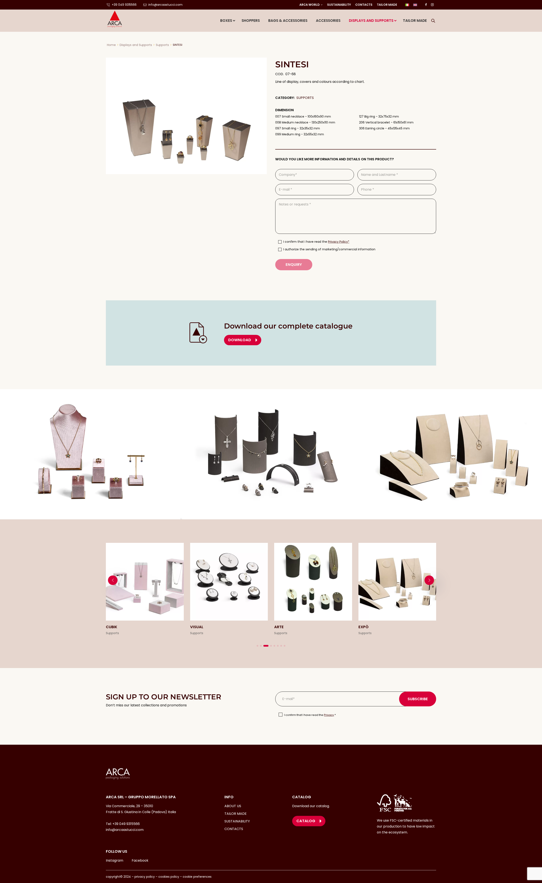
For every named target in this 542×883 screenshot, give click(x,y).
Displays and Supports (136, 45)
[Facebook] (426, 5)
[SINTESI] (186, 116)
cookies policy (168, 877)
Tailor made (387, 5)
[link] (145, 589)
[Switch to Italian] (407, 5)
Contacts (363, 5)
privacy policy (144, 877)
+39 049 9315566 (126, 823)
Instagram (114, 860)
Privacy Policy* (338, 242)
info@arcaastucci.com (125, 829)
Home (111, 45)
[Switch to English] (415, 5)
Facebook (140, 860)
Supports (162, 45)
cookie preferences (197, 877)
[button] (257, 646)
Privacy (329, 715)
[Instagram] (432, 5)
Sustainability (339, 5)
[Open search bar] (433, 21)
